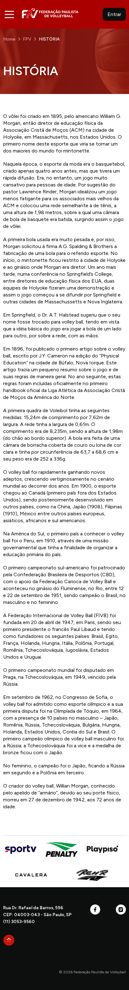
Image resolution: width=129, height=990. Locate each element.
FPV (50, 13)
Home (9, 39)
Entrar (114, 14)
